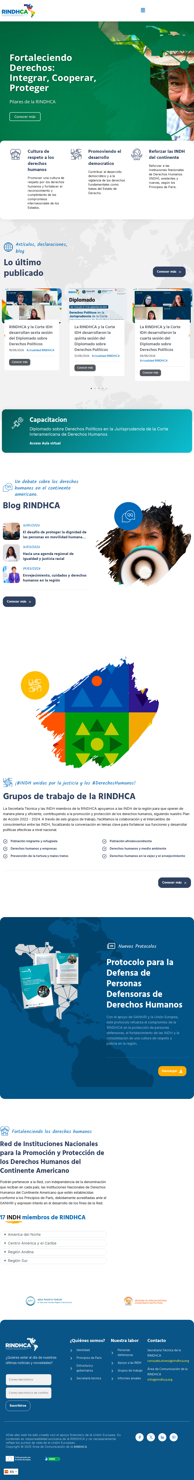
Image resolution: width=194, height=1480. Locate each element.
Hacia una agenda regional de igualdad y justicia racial (48, 556)
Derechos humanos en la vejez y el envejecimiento (147, 856)
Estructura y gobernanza (85, 1368)
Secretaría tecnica (89, 1378)
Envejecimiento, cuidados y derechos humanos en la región (55, 578)
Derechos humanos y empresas (34, 849)
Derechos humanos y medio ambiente (138, 849)
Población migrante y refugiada (34, 841)
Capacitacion (48, 420)
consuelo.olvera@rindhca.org (168, 1361)
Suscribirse (18, 1406)
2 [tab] (95, 388)
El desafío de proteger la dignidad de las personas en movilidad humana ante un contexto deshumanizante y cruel (55, 535)
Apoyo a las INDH (129, 1363)
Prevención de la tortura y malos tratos (39, 856)
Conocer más (166, 272)
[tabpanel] (97, 336)
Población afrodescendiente (131, 841)
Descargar (169, 1071)
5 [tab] (106, 388)
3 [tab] (99, 388)
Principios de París (89, 1358)
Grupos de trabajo (130, 1370)
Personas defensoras (125, 1353)
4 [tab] (103, 388)
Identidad (83, 1350)
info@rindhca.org (159, 1380)
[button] (123, 11)
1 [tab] (91, 388)
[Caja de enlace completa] (32, 336)
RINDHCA (80, 1447)
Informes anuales (129, 1378)
